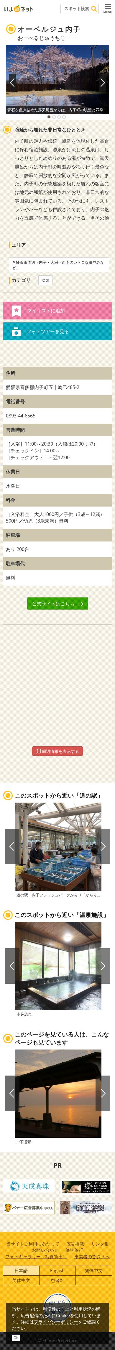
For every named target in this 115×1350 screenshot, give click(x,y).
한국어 (57, 1280)
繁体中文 (94, 1270)
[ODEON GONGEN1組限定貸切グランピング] (86, 1186)
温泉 (45, 280)
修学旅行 (74, 1250)
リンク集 (100, 1244)
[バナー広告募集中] (29, 1207)
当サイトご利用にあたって (32, 1244)
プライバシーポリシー (56, 1322)
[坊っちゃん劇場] (86, 1207)
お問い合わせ (45, 1250)
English (57, 1270)
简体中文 (21, 1280)
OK (16, 1337)
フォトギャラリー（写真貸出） (36, 1256)
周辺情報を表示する (60, 751)
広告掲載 (75, 1244)
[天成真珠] (29, 1185)
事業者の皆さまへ (92, 1256)
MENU (107, 12)
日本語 (21, 1270)
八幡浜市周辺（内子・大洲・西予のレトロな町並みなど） (58, 265)
